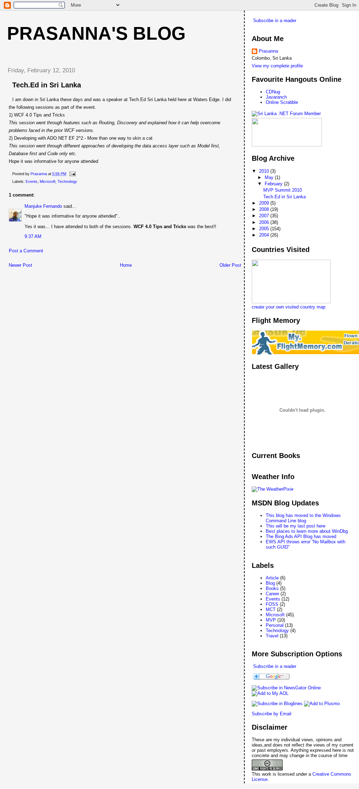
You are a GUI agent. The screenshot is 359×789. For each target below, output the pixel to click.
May (270, 177)
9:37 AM (33, 236)
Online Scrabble (282, 102)
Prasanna (268, 51)
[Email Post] (72, 174)
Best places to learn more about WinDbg (307, 531)
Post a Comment (26, 250)
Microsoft (47, 181)
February (274, 183)
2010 (264, 171)
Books (272, 588)
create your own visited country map (288, 307)
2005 (264, 228)
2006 (264, 222)
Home (126, 265)
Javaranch (276, 97)
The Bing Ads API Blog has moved (301, 536)
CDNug (273, 91)
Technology (67, 181)
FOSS (272, 604)
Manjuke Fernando (43, 206)
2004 (264, 235)
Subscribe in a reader (274, 20)
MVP (271, 620)
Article (272, 578)
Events (32, 181)
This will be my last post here (295, 526)
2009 (264, 203)
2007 (264, 215)
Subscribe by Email (271, 713)
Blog (270, 583)
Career (272, 593)
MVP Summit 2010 (282, 190)
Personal (275, 625)
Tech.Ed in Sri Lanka (284, 196)
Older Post (230, 265)
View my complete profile (277, 65)
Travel (272, 635)
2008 (264, 209)
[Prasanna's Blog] (286, 687)
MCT (271, 609)
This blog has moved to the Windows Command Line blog (303, 518)
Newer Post (20, 265)
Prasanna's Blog (96, 33)
